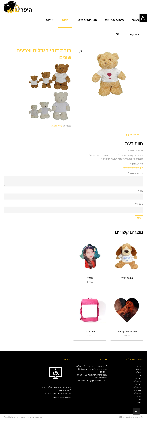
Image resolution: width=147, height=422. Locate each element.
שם (140, 191)
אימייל (139, 204)
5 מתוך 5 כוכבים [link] (125, 168)
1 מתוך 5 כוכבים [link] (141, 168)
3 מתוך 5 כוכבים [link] (133, 168)
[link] (143, 18)
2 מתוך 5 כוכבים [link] (137, 168)
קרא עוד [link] (127, 256)
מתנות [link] (54, 125)
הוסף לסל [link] (90, 256)
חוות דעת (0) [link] (132, 134)
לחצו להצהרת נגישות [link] (62, 397)
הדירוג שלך (136, 163)
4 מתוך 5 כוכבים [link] (129, 168)
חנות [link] (139, 402)
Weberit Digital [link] (8, 417)
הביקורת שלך (135, 173)
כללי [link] (60, 125)
